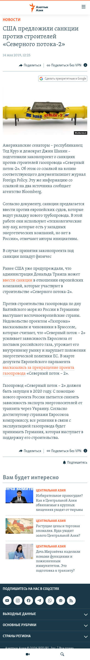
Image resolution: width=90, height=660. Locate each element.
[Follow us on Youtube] (7, 600)
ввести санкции (18, 280)
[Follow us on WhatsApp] (49, 600)
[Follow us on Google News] (60, 600)
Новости (12, 20)
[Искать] (62, 654)
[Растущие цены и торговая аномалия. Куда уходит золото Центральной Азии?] (19, 526)
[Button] (30, 65)
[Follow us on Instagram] (17, 600)
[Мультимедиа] (28, 654)
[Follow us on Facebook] (28, 600)
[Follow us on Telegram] (39, 600)
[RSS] (71, 600)
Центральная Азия (51, 490)
